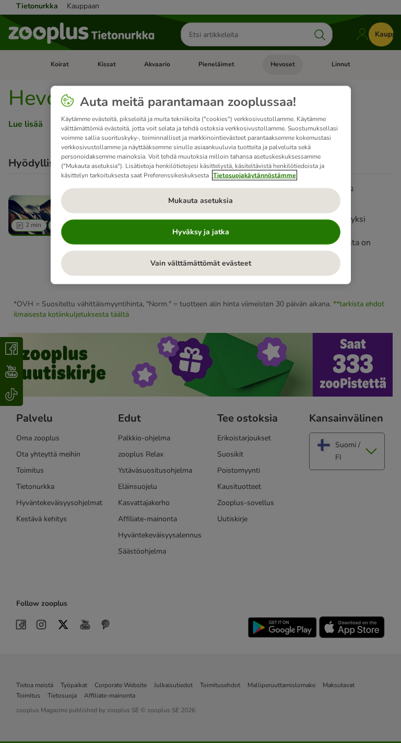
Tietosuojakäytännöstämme (254, 175)
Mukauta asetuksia (200, 200)
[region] (201, 185)
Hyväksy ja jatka (200, 231)
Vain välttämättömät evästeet (200, 263)
